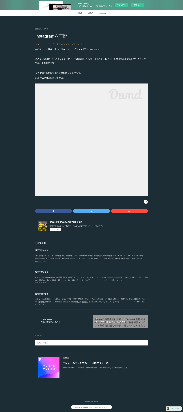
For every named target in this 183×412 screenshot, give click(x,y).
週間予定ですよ (41, 250)
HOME (79, 13)
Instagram (102, 13)
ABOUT (90, 13)
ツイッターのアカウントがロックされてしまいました (61, 44)
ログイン (137, 4)
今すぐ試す (121, 4)
